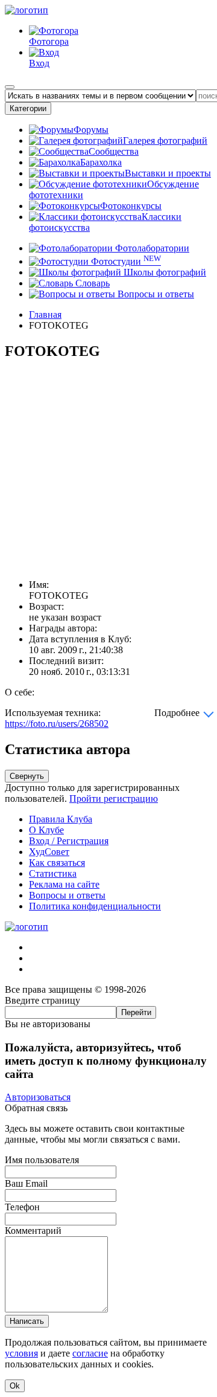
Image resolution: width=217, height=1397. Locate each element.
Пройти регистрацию (113, 798)
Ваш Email (26, 1183)
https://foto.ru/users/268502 (56, 723)
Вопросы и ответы (154, 294)
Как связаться (57, 862)
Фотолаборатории (151, 248)
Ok (15, 1385)
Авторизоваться (38, 1097)
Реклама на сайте (64, 884)
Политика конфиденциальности (95, 906)
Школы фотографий (163, 272)
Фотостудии (125, 261)
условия (21, 1353)
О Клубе (46, 830)
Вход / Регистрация (68, 841)
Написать (27, 1321)
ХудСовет (49, 852)
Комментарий (33, 1230)
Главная (45, 314)
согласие (90, 1353)
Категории (28, 108)
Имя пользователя (42, 1160)
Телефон (22, 1207)
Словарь (91, 283)
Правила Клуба (60, 819)
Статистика (53, 873)
